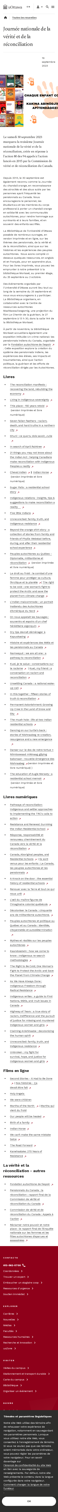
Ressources (16, 1288)
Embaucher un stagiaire (21, 1282)
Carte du (13, 1379)
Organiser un (18, 1391)
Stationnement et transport (24, 1373)
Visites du (14, 1367)
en (28, 7)
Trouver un (14, 1276)
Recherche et (17, 1342)
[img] (12, 6)
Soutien (14, 1294)
